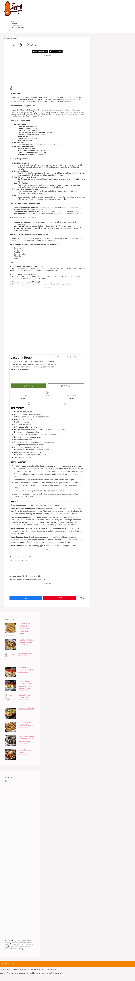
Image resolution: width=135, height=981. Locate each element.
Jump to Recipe (41, 51)
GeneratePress (19, 964)
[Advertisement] (47, 71)
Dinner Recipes (17, 25)
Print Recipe (57, 51)
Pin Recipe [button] (67, 386)
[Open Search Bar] (8, 18)
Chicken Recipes (17, 27)
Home (13, 21)
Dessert (14, 23)
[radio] (49, 564)
